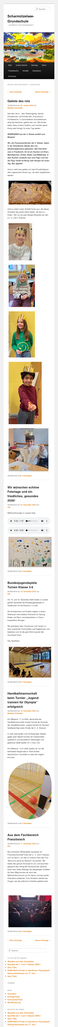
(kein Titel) (12, 967)
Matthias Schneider (15, 108)
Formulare (12, 76)
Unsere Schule (21, 65)
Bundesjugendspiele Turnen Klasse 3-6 (22, 585)
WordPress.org (14, 1002)
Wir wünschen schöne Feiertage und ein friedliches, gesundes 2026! (23, 494)
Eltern (44, 65)
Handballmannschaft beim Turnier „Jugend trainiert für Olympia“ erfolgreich (23, 700)
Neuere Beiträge (43, 92)
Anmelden (11, 993)
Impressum (37, 70)
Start (10, 65)
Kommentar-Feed (14, 999)
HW (8, 507)
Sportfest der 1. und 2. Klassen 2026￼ (24, 964)
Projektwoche (13, 70)
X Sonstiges (27, 475)
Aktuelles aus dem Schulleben (20, 961)
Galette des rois (18, 101)
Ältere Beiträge (14, 92)
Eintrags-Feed (13, 996)
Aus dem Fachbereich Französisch (23, 837)
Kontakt (25, 70)
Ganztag (34, 65)
